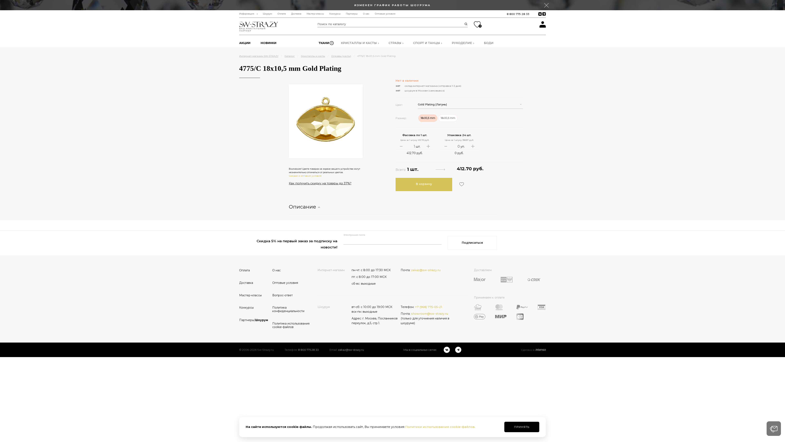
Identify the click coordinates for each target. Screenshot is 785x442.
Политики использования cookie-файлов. (440, 427)
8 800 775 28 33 (518, 14)
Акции (244, 43)
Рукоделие (462, 43)
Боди (488, 43)
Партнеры (352, 13)
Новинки (268, 43)
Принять (521, 426)
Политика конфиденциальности (287, 309)
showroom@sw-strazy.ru (429, 314)
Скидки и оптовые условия (305, 175)
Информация (246, 13)
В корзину (424, 184)
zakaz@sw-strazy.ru (426, 270)
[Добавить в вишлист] (461, 184)
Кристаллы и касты (359, 43)
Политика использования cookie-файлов (287, 325)
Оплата (281, 13)
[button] (470, 104)
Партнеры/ (253, 320)
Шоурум (267, 13)
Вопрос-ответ (282, 295)
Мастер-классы (315, 13)
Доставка (296, 13)
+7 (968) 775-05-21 (428, 307)
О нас (366, 13)
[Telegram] (458, 350)
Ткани (323, 43)
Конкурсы (335, 13)
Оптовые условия (385, 13)
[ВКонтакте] (447, 350)
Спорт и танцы (426, 43)
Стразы (395, 43)
